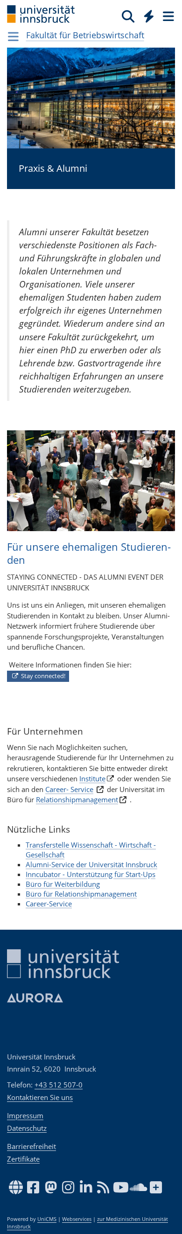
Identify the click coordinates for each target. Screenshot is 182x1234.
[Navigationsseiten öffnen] (13, 36)
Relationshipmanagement (77, 799)
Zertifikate (23, 1159)
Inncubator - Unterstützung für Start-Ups (90, 874)
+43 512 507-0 (59, 1084)
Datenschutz (27, 1128)
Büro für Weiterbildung (63, 884)
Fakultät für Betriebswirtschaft (85, 35)
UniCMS (46, 1219)
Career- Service (69, 789)
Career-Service (49, 903)
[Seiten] (167, 16)
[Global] (146, 14)
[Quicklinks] (149, 16)
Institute (92, 778)
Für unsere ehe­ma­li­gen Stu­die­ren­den (89, 553)
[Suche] (128, 16)
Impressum (25, 1115)
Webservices (76, 1219)
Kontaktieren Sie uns (40, 1097)
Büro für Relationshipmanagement (81, 893)
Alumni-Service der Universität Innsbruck (91, 864)
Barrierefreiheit (31, 1146)
